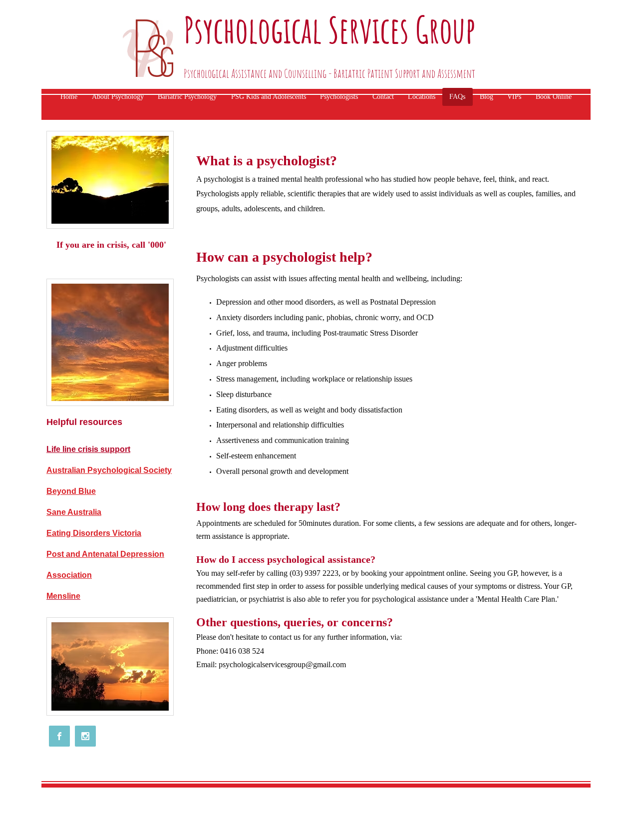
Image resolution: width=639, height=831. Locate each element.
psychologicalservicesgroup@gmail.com (282, 664)
